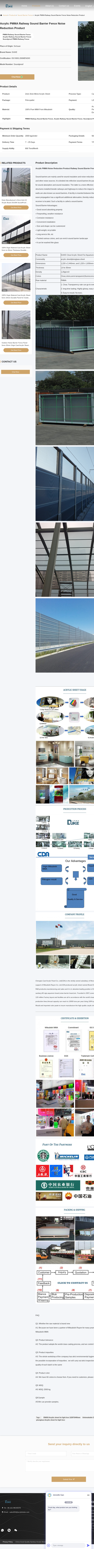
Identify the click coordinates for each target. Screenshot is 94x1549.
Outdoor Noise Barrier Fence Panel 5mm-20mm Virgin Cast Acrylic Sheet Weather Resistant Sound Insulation (15, 345)
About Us (49, 6)
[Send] (88, 1545)
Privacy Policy (8, 1542)
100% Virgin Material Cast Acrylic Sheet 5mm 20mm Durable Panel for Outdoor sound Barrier (16, 297)
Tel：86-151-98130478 (12, 1508)
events (77, 6)
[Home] (9, 6)
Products (36, 6)
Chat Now (16, 77)
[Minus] (88, 1495)
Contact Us (64, 6)
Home (24, 6)
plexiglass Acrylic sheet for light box (50, 1420)
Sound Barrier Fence (25, 15)
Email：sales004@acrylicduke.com (16, 1512)
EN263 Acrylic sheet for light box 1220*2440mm (62, 1417)
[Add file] (48, 1545)
